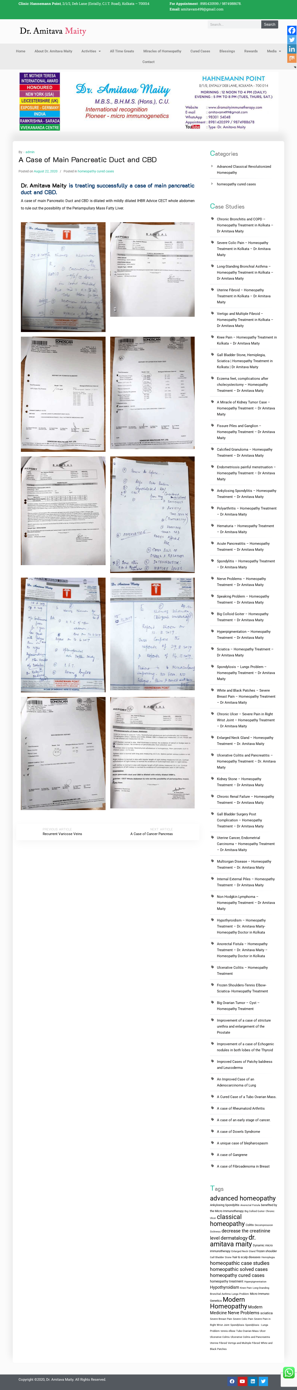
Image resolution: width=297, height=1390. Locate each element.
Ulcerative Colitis (220, 1337)
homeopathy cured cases (96, 171)
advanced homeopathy (243, 1198)
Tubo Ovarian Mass (247, 1331)
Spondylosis (237, 1325)
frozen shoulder (266, 1251)
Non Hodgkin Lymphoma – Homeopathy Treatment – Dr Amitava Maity (246, 903)
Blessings (227, 51)
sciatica (266, 1313)
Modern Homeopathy (228, 1303)
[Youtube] (242, 1381)
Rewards (251, 51)
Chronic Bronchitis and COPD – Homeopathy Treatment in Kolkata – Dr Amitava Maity (245, 225)
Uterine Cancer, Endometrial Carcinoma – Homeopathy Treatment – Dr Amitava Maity (246, 844)
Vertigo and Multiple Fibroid (244, 1343)
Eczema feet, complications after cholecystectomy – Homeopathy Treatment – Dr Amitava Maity (242, 385)
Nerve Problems (243, 1312)
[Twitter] (292, 39)
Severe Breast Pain (221, 1318)
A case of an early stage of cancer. (244, 1120)
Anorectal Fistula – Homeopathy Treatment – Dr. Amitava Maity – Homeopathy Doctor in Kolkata (242, 950)
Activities (88, 51)
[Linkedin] (253, 1381)
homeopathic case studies (239, 1263)
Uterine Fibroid (218, 1343)
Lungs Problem (240, 1293)
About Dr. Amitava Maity (53, 51)
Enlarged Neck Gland (243, 1251)
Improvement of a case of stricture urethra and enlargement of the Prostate (244, 1026)
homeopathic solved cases (239, 1269)
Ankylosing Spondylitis (224, 1205)
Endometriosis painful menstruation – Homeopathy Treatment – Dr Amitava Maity (246, 473)
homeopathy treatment (226, 1281)
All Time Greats (122, 51)
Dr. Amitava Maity (44, 185)
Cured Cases (200, 51)
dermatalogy (234, 1238)
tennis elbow (228, 1331)
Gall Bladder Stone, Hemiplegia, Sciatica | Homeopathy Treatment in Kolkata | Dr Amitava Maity (245, 361)
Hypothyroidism (224, 1287)
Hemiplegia (268, 1257)
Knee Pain (246, 1287)
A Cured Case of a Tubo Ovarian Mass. (247, 1097)
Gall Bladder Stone (221, 1257)
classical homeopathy (227, 1220)
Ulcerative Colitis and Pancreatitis (250, 1337)
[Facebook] (292, 30)
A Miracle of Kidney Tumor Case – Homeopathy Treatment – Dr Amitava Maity (246, 408)
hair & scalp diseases (246, 1257)
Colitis (250, 1225)
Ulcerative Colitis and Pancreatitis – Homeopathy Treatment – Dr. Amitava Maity (246, 761)
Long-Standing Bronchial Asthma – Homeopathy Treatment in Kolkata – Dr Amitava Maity (245, 272)
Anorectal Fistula (250, 1205)
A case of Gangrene (232, 1155)
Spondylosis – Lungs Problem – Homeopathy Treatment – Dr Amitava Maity (246, 673)
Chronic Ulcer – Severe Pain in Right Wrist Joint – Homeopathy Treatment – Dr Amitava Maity (246, 720)
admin (30, 152)
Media (272, 51)
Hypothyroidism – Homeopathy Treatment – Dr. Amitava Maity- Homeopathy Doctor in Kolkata (241, 926)
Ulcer (263, 1331)
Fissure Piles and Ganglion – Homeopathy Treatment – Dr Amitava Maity (246, 432)
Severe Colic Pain (243, 1318)
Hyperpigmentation (255, 1281)
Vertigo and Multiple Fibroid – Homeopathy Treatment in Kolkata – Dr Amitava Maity (245, 320)
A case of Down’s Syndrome (238, 1132)
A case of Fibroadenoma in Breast (243, 1166)
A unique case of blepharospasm (242, 1143)
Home (20, 51)
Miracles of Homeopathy (162, 51)
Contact (148, 62)
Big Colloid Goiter (255, 1211)
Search (269, 24)
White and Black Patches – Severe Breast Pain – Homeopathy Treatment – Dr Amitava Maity (246, 696)
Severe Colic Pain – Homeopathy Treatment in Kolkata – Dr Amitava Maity (244, 249)
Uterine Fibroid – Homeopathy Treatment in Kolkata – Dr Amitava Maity (244, 296)
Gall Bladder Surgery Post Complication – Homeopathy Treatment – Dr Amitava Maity (240, 820)
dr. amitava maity (233, 1240)
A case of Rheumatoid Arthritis (241, 1108)
